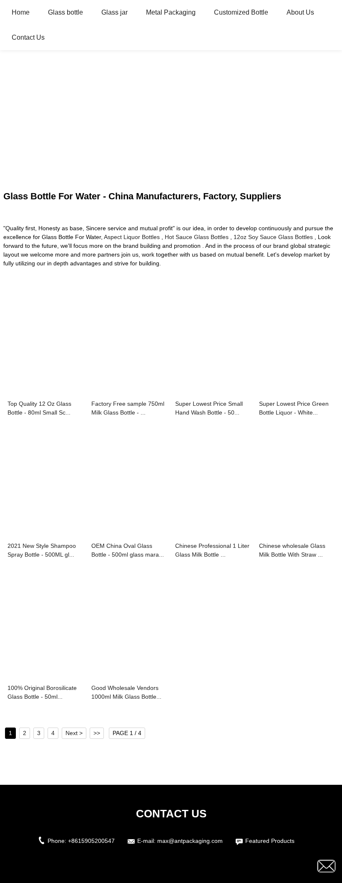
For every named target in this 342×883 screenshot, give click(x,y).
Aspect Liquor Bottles (132, 237)
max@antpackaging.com (190, 840)
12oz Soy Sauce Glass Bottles (273, 237)
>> (96, 733)
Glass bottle (65, 12)
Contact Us (28, 37)
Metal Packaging (171, 12)
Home (21, 12)
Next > (74, 733)
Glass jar (114, 12)
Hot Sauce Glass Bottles (197, 237)
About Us (300, 12)
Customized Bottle (241, 12)
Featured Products (269, 840)
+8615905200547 (91, 840)
